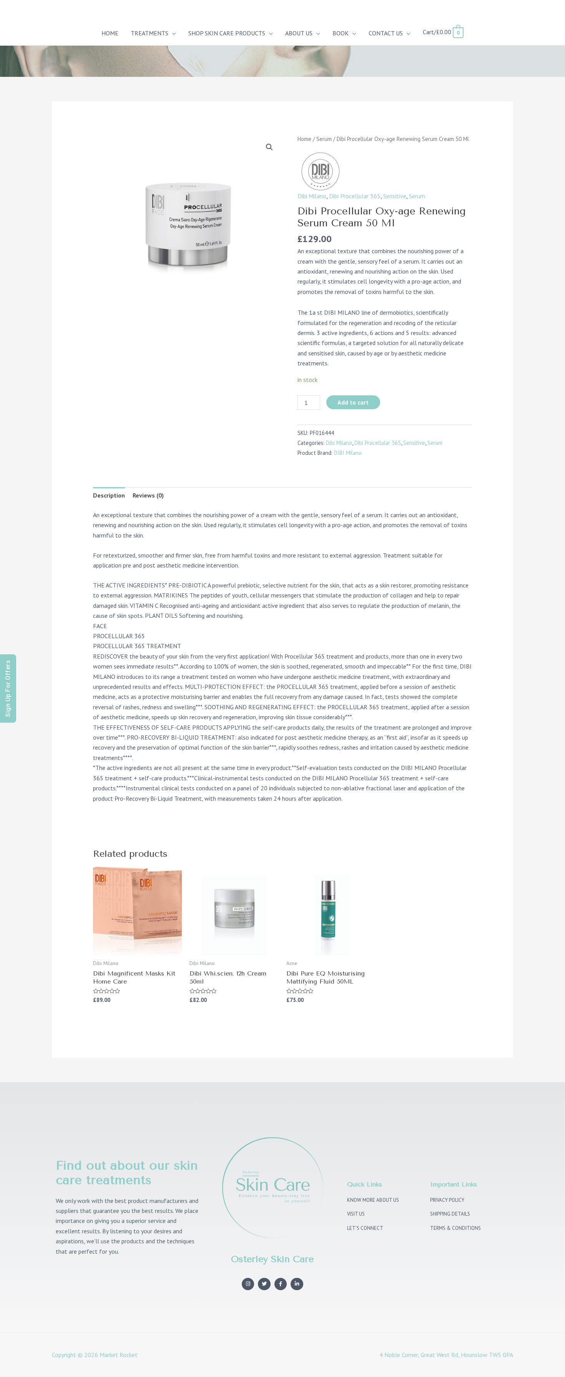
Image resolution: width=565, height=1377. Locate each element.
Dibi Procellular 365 (355, 196)
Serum (324, 139)
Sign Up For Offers (8, 688)
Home (304, 139)
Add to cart (353, 402)
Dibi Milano (311, 196)
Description (109, 495)
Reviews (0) (148, 495)
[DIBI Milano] (320, 170)
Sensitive (394, 196)
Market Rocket (119, 1355)
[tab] (109, 495)
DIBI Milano (348, 452)
